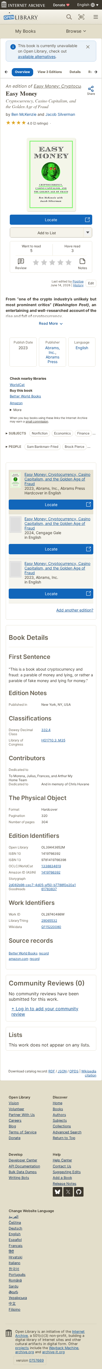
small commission (37, 421)
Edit (91, 283)
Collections (62, 1126)
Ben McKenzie (23, 114)
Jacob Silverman (60, 114)
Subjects (60, 1120)
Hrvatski (15, 1257)
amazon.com (18, 959)
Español (15, 1240)
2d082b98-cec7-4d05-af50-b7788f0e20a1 (42, 885)
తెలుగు (13, 1292)
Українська (18, 1298)
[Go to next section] (96, 72)
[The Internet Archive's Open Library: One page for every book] (22, 16)
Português (17, 1275)
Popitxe (78, 281)
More (17, 410)
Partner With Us (22, 1115)
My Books (25, 31)
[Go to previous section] (6, 72)
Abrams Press (52, 359)
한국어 (14, 1269)
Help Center (62, 1160)
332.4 (46, 730)
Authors (59, 1115)
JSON (62, 1071)
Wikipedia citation (88, 1073)
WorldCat (17, 385)
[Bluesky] (57, 1192)
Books (58, 1109)
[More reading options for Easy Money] (87, 232)
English (82, 347)
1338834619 (51, 866)
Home (57, 1103)
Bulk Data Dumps (23, 1172)
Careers (15, 1120)
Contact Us (62, 1166)
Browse (73, 31)
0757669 (36, 1360)
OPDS (74, 1071)
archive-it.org (53, 1352)
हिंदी (11, 1251)
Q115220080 (51, 927)
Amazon (16, 403)
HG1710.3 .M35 (53, 740)
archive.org (24, 1352)
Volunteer (16, 1109)
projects (22, 1348)
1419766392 (50, 872)
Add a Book (62, 1178)
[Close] (88, 47)
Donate (61, 5)
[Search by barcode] (81, 17)
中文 (12, 1303)
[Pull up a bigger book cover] (51, 209)
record (44, 953)
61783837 (49, 889)
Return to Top (64, 1138)
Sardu (13, 1286)
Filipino (14, 1309)
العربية (13, 1217)
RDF (51, 1071)
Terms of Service (22, 1132)
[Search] (69, 17)
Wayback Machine (63, 1348)
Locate (51, 219)
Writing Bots (19, 1178)
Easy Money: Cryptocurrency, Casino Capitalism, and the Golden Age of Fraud (57, 479)
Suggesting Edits (67, 1172)
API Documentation (24, 1166)
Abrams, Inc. (52, 350)
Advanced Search (67, 1132)
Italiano (14, 1263)
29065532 (49, 920)
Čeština (15, 1223)
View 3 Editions (50, 72)
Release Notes (64, 1184)
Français (16, 1246)
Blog (12, 1126)
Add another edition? (74, 610)
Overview (22, 72)
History (78, 285)
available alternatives (36, 56)
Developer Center (23, 1160)
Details (75, 72)
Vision (14, 1103)
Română (15, 1280)
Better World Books (25, 396)
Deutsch (15, 1228)
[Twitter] (68, 1192)
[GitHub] (79, 1192)
